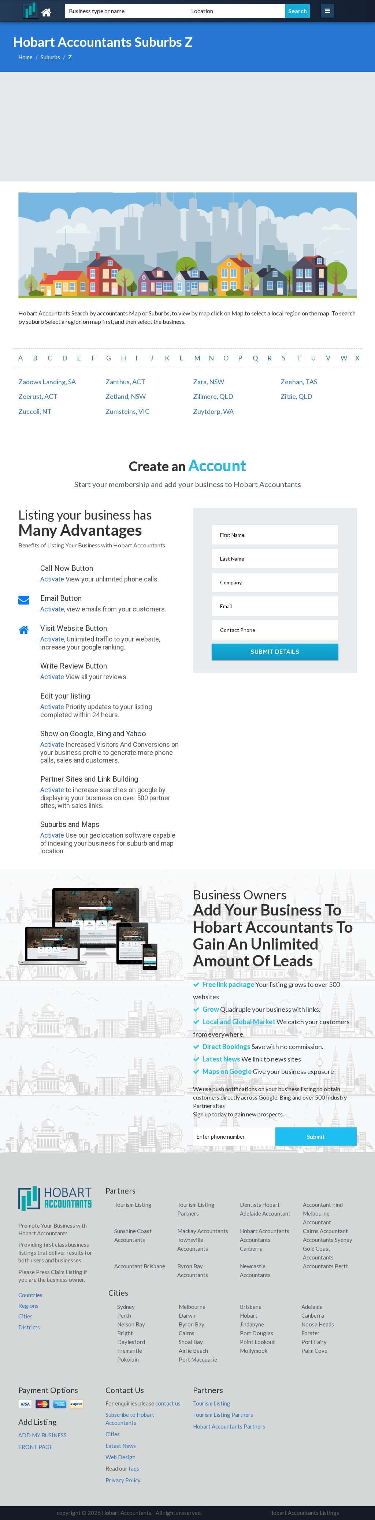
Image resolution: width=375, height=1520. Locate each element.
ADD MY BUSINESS (42, 1435)
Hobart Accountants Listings (304, 1512)
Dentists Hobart (260, 1204)
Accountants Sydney (327, 1239)
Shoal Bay (191, 1342)
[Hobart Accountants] (67, 12)
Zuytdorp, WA (213, 411)
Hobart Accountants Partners (229, 1426)
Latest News (120, 1445)
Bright (125, 1333)
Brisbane (250, 1306)
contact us (168, 1403)
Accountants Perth (326, 1266)
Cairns (186, 1333)
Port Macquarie (198, 1359)
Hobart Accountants (264, 1231)
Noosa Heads (317, 1324)
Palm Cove (314, 1350)
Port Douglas (256, 1333)
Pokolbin (128, 1359)
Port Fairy (314, 1342)
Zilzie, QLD (296, 396)
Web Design (120, 1457)
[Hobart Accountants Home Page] (55, 1201)
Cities (25, 1316)
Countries (30, 1295)
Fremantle (129, 1350)
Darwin (188, 1315)
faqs (134, 1468)
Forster (310, 1333)
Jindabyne (252, 1324)
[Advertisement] (187, 126)
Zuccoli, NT (35, 411)
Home (25, 57)
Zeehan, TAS (299, 382)
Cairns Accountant (325, 1231)
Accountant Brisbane (139, 1266)
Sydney (126, 1306)
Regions (28, 1305)
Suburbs (50, 57)
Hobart (248, 1315)
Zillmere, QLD (213, 396)
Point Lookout (257, 1342)
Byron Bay (191, 1324)
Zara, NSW (208, 382)
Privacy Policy (123, 1480)
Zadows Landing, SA (47, 382)
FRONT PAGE (35, 1447)
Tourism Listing (133, 1204)
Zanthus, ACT (125, 382)
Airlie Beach (193, 1350)
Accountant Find (323, 1204)
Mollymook (253, 1350)
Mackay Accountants (202, 1231)
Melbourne (192, 1306)
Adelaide (312, 1306)
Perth (124, 1315)
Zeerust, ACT (37, 396)
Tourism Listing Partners (223, 1414)
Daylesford (131, 1342)
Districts (29, 1327)
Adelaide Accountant (265, 1213)
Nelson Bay (131, 1324)
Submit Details (274, 651)
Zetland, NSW (125, 396)
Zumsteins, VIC (127, 411)
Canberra (312, 1315)
